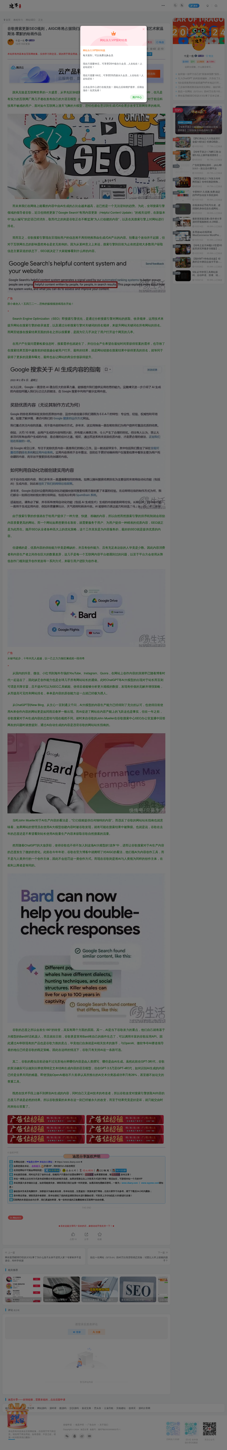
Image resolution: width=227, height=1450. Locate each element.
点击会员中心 (90, 87)
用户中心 (137, 97)
